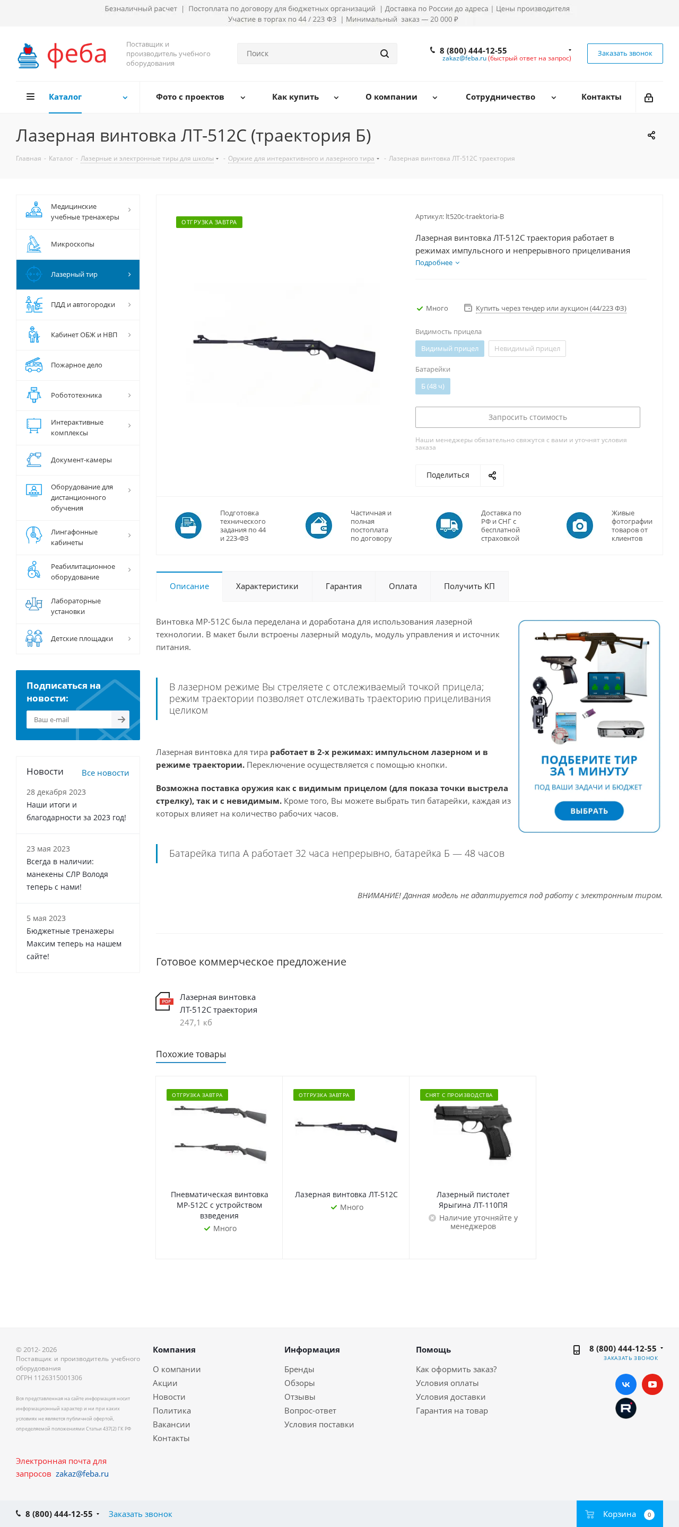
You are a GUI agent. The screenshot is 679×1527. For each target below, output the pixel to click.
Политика (172, 1410)
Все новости (105, 772)
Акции (165, 1382)
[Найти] (384, 53)
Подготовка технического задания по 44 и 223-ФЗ (243, 525)
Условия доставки (451, 1396)
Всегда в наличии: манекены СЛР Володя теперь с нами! (67, 874)
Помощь (433, 1349)
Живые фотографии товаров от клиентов (632, 525)
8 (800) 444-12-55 (473, 50)
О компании (177, 1369)
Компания (174, 1349)
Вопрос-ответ (310, 1410)
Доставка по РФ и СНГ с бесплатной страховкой (501, 525)
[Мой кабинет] (649, 97)
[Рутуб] (626, 1407)
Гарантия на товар (452, 1410)
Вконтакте (626, 1384)
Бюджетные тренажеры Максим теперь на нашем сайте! (74, 943)
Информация (312, 1349)
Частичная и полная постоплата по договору (371, 525)
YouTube (652, 1384)
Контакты (171, 1438)
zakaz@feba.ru (464, 58)
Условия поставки (319, 1424)
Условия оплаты (447, 1382)
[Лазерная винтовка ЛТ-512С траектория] (283, 342)
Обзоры (299, 1382)
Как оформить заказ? (456, 1369)
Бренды (299, 1369)
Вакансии (171, 1424)
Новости (169, 1396)
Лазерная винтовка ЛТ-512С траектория (218, 1003)
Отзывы (300, 1396)
